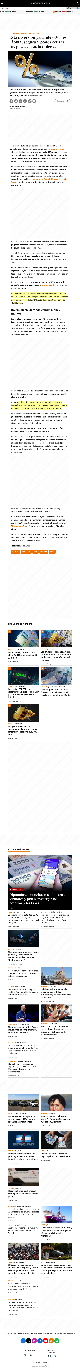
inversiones (26, 551)
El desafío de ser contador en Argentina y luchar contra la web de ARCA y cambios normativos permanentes (23, 1068)
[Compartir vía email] (34, 101)
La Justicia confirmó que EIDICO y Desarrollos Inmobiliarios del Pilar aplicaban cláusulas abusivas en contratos (23, 1049)
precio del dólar (49, 285)
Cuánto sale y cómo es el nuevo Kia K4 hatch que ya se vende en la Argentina (23, 1230)
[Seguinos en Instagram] (34, 1340)
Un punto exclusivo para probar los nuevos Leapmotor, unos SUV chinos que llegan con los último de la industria (56, 1269)
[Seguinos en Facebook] (23, 1340)
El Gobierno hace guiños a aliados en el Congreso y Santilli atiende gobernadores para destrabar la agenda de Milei (23, 1269)
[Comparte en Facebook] (11, 101)
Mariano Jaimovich (18, 106)
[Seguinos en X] (28, 1340)
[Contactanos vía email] (25, 1355)
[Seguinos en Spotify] (56, 1340)
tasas (35, 551)
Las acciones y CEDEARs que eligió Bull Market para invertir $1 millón (23, 655)
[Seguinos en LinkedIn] (40, 1340)
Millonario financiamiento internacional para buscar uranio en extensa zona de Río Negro (23, 1286)
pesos (52, 551)
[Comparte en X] (16, 101)
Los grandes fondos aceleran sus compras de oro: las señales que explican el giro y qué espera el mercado (56, 655)
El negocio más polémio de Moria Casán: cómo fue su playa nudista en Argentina (55, 1119)
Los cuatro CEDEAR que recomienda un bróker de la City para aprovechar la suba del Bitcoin (23, 693)
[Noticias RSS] (51, 1340)
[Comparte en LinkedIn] (25, 101)
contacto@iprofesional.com (40, 1366)
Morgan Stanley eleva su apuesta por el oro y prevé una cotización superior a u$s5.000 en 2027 (22, 730)
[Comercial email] (49, 1356)
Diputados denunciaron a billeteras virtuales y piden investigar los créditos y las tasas (37, 898)
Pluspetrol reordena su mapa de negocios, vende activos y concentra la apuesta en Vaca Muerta (55, 919)
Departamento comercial (52, 1352)
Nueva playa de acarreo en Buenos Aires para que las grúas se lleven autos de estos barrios (23, 973)
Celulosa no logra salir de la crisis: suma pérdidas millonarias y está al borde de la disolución (56, 993)
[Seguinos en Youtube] (45, 1340)
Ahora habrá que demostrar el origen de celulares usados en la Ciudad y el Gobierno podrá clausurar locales (56, 1030)
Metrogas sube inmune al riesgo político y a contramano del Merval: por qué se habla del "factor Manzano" (23, 956)
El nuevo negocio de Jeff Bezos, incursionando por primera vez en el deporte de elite (23, 1030)
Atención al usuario (28, 1351)
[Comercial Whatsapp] (55, 1356)
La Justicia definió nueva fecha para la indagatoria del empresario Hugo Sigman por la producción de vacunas (23, 1213)
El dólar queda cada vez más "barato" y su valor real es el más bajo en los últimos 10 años (56, 692)
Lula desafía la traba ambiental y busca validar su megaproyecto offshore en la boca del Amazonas (56, 1231)
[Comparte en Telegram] (30, 101)
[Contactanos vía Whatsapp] (30, 1355)
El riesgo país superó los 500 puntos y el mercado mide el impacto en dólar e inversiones (23, 1156)
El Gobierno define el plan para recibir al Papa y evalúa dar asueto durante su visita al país (23, 992)
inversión (43, 551)
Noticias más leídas (19, 849)
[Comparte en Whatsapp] (20, 101)
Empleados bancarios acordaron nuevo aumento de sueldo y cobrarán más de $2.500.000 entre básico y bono (23, 1306)
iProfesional (14, 33)
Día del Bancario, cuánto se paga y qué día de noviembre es (56, 1155)
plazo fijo (15, 551)
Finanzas (23, 33)
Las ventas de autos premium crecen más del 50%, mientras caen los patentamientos (22, 1119)
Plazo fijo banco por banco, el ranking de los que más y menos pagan (23, 1194)
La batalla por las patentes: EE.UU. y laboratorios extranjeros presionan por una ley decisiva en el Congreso (23, 919)
